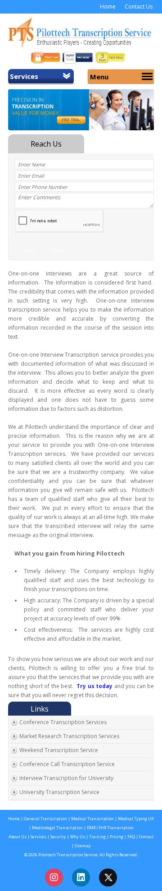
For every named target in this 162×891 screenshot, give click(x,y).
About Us (18, 837)
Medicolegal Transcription (57, 828)
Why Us (78, 837)
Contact (146, 837)
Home (108, 6)
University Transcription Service (59, 792)
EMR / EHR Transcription (110, 828)
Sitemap (82, 846)
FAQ (131, 837)
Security (58, 837)
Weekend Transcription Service (58, 750)
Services (24, 76)
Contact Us (139, 6)
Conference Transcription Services (63, 722)
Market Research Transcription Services (69, 736)
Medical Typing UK (136, 819)
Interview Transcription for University (66, 778)
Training (97, 837)
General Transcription (45, 819)
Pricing (116, 837)
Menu (99, 76)
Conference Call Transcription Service (67, 764)
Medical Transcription (92, 819)
